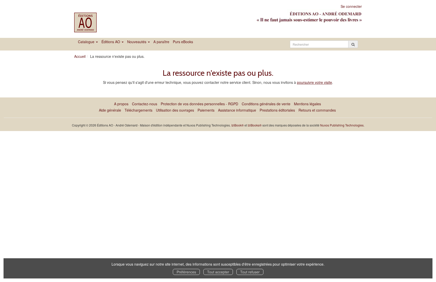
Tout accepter (218, 271)
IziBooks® (255, 125)
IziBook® (237, 125)
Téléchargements (138, 110)
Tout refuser (250, 271)
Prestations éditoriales (277, 110)
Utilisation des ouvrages (175, 110)
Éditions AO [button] (111, 41)
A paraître (161, 41)
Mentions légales (307, 103)
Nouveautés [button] (137, 41)
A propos (121, 103)
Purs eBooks (183, 41)
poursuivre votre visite (314, 82)
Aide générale (110, 110)
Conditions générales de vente (266, 103)
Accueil (80, 56)
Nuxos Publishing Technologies (342, 125)
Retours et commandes (317, 110)
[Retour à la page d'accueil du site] (95, 22)
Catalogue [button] (86, 41)
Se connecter (351, 6)
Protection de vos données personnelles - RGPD (199, 103)
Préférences (186, 271)
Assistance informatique (237, 110)
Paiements (206, 110)
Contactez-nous (144, 103)
